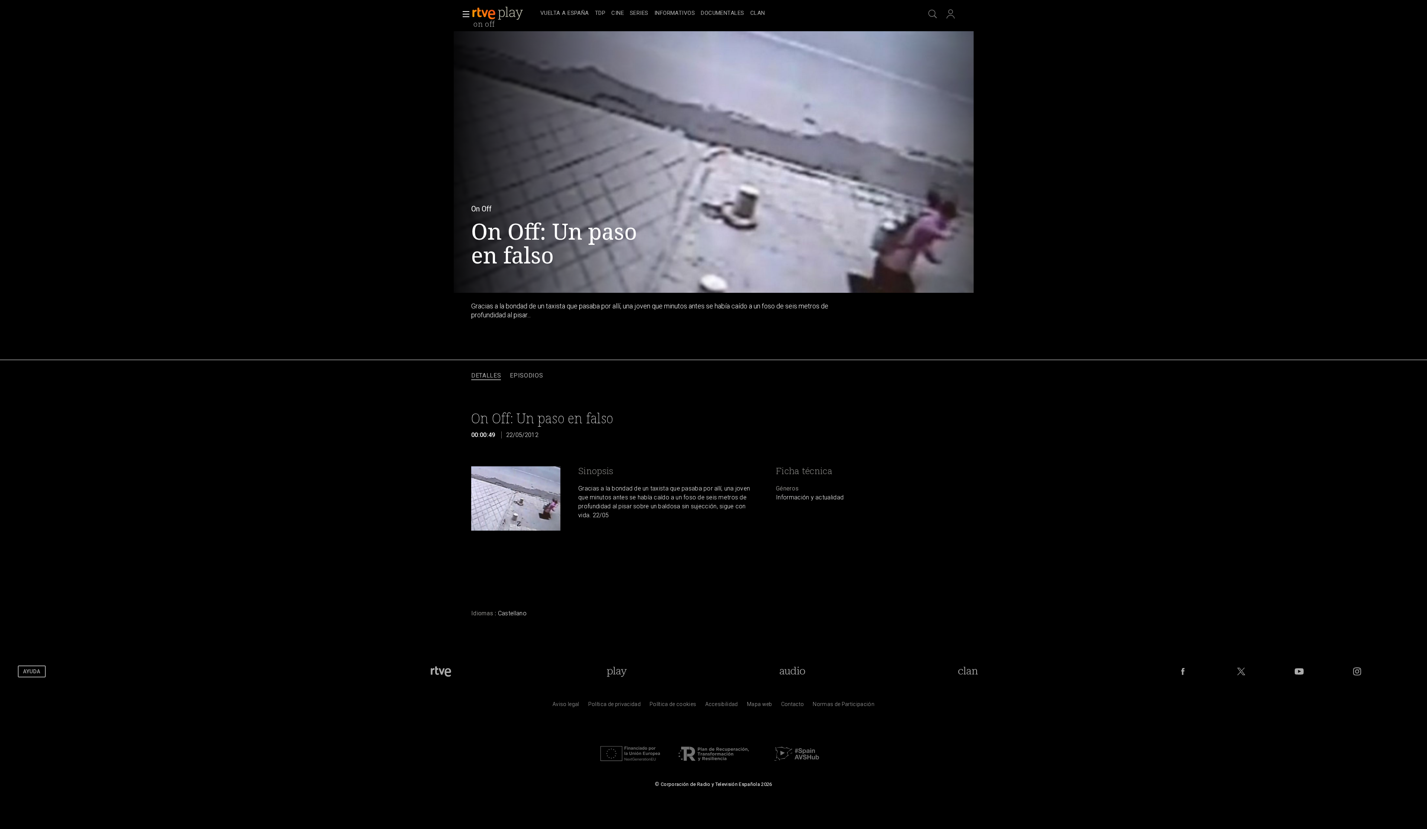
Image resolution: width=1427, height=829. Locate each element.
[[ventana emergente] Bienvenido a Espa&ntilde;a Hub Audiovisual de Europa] (797, 763)
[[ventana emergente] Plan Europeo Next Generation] (630, 763)
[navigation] (721, 13)
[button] (464, 14)
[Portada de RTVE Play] (498, 13)
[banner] (504, 13)
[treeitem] (564, 13)
